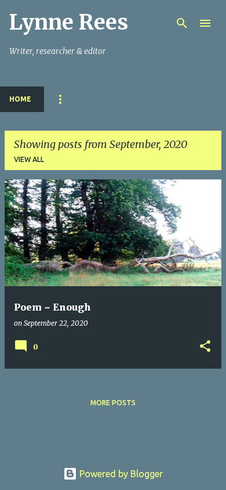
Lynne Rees (68, 22)
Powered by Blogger (120, 474)
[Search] (182, 23)
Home (20, 99)
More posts (113, 402)
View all (29, 159)
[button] (205, 347)
